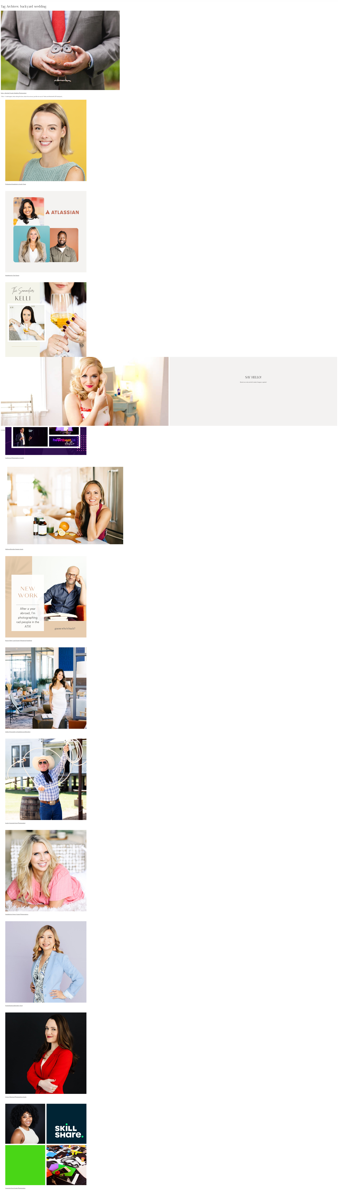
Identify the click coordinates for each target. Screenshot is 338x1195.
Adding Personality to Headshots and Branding (17, 732)
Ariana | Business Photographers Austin (15, 1097)
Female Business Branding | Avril (14, 1005)
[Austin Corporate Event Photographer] (17, 828)
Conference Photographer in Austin (14, 458)
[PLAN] (253, 392)
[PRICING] (253, 398)
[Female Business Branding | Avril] (17, 1010)
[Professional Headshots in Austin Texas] (17, 189)
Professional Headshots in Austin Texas (15, 184)
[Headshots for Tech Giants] (17, 280)
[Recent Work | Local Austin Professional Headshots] (17, 645)
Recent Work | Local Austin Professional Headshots (18, 640)
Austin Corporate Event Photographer (15, 823)
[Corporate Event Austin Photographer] (17, 1193)
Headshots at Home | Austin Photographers (16, 914)
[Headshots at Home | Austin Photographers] (17, 919)
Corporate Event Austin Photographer (15, 1188)
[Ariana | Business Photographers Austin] (17, 1101)
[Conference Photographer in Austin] (17, 462)
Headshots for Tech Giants (12, 275)
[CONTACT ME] (253, 386)
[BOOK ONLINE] (253, 404)
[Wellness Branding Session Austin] (17, 554)
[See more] (17, 348)
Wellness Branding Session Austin (14, 549)
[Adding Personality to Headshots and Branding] (17, 736)
